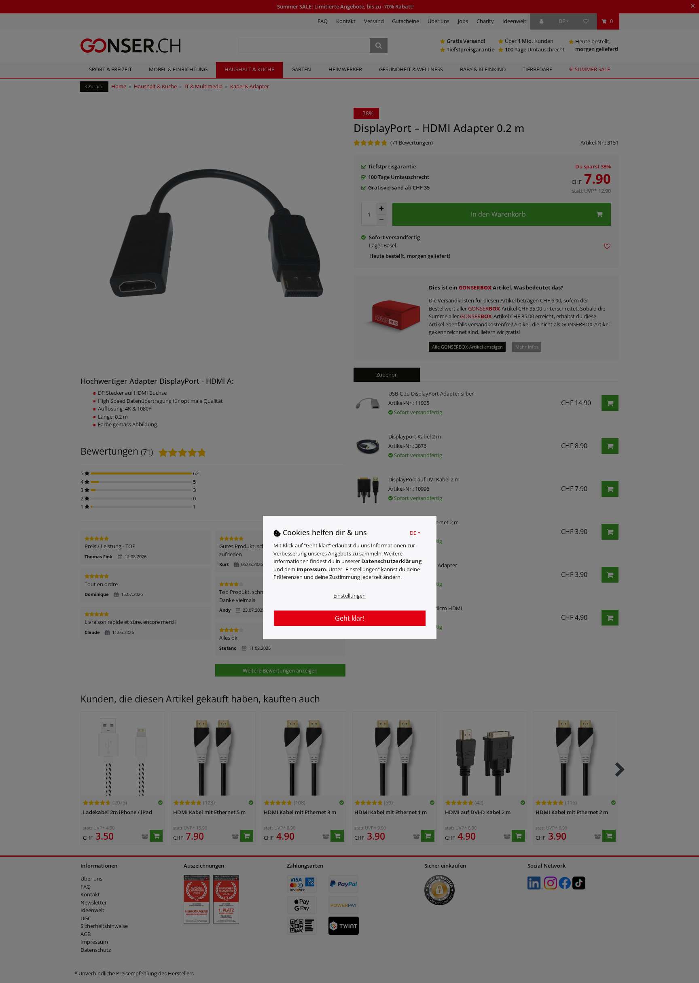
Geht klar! (349, 617)
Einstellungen (349, 595)
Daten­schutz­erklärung (391, 560)
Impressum (311, 568)
